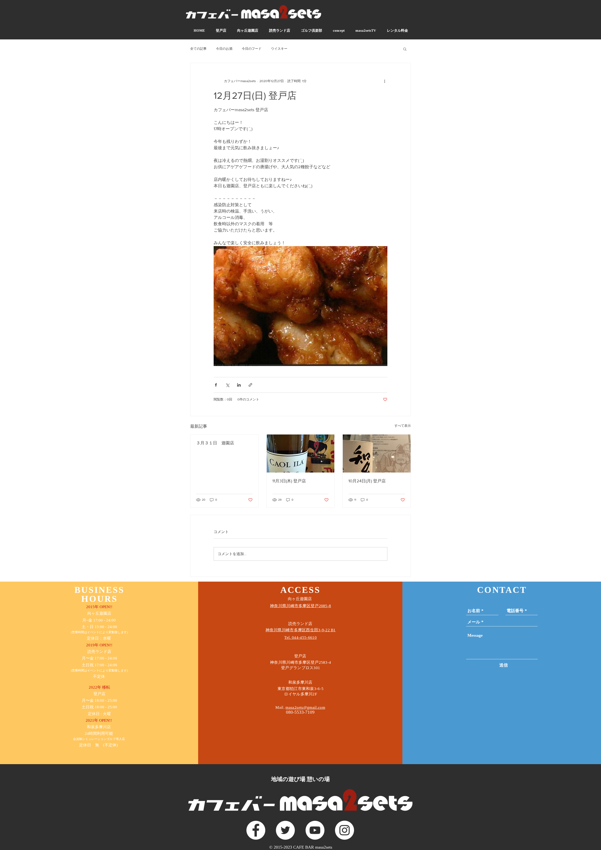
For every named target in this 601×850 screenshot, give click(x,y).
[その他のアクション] (384, 81)
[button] (405, 49)
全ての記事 (198, 48)
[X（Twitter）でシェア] (227, 385)
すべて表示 (402, 425)
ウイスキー (279, 48)
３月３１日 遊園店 (215, 443)
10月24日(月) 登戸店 (367, 481)
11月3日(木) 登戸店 (289, 481)
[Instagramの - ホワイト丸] (344, 830)
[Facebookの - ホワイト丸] (255, 830)
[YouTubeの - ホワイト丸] (314, 830)
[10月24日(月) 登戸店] (377, 454)
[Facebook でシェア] (216, 385)
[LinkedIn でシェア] (239, 385)
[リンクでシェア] (250, 385)
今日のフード (252, 48)
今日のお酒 (224, 48)
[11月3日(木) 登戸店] (301, 454)
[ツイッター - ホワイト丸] (285, 830)
